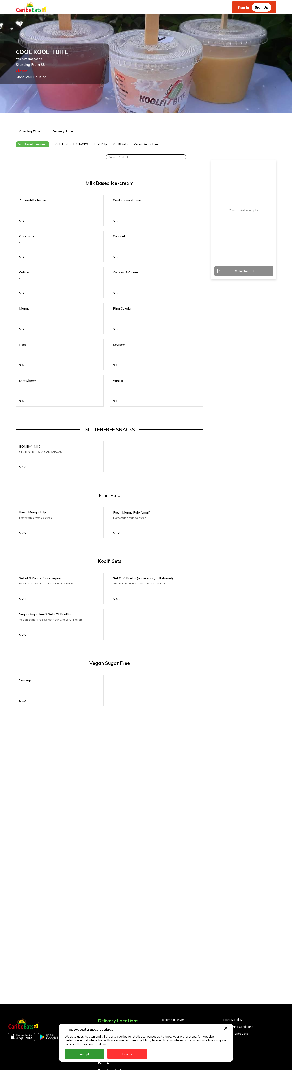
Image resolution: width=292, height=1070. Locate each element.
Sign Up (261, 7)
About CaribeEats (235, 1033)
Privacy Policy (232, 1020)
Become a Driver (172, 1020)
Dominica (105, 1063)
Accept (84, 1054)
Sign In (243, 7)
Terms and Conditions (238, 1027)
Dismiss (127, 1054)
